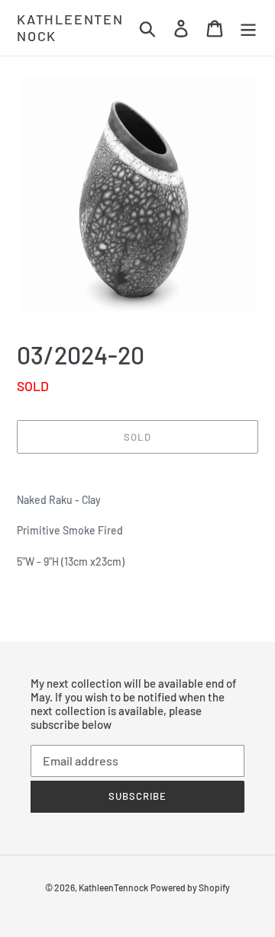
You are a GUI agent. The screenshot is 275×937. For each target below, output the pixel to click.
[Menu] (248, 28)
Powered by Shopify (190, 887)
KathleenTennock (70, 27)
